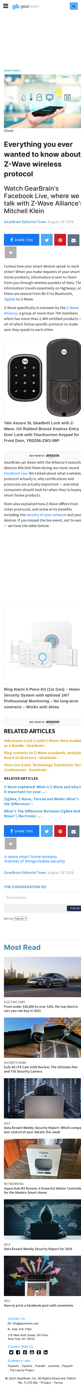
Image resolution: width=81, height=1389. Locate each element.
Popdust (13, 1365)
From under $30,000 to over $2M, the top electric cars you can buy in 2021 (41, 1008)
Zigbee (9, 299)
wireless (49, 857)
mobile (43, 861)
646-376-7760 (21, 1329)
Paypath (67, 1365)
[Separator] (11, 252)
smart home (30, 857)
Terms (58, 1382)
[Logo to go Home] (25, 6)
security (57, 861)
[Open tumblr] (39, 1352)
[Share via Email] (73, 240)
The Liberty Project (22, 1370)
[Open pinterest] (25, 1352)
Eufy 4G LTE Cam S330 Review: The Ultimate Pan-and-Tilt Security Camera (41, 1069)
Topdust (26, 1365)
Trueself (40, 1365)
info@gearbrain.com (26, 1323)
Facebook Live (15, 473)
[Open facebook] (18, 1352)
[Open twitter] (11, 1352)
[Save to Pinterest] (60, 240)
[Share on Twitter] (47, 240)
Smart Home (12, 70)
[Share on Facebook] (21, 240)
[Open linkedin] (46, 1352)
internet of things (20, 861)
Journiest (54, 1365)
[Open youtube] (32, 1352)
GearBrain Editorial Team (25, 222)
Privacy (46, 1382)
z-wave (11, 857)
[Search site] (74, 6)
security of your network (46, 514)
